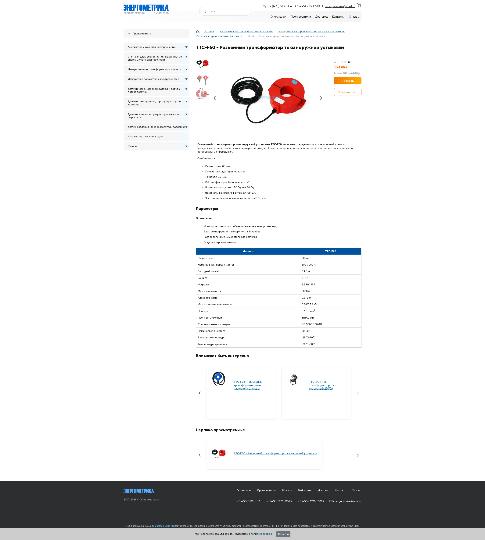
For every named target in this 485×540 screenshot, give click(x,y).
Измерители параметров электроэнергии (153, 78)
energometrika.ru (164, 526)
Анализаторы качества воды (145, 136)
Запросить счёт (347, 92)
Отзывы (356, 490)
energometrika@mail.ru (340, 6)
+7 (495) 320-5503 (310, 501)
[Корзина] (359, 5)
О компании (244, 490)
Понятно (283, 533)
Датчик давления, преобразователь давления (156, 126)
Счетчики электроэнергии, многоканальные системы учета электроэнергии (155, 58)
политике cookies (261, 533)
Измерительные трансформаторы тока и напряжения (311, 31)
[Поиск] (204, 11)
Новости (287, 490)
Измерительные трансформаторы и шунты (154, 69)
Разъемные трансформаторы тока (217, 35)
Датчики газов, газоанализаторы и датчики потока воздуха (154, 90)
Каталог (209, 31)
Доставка (323, 490)
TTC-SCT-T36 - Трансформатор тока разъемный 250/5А (322, 385)
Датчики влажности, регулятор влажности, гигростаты (154, 116)
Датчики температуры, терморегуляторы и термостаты (154, 103)
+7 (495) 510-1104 (248, 501)
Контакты (340, 490)
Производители (266, 490)
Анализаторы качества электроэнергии (152, 46)
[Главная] (198, 31)
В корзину (347, 80)
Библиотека (305, 490)
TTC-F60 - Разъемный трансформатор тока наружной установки (275, 453)
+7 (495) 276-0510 (279, 501)
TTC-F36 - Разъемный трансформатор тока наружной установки (248, 385)
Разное (132, 146)
